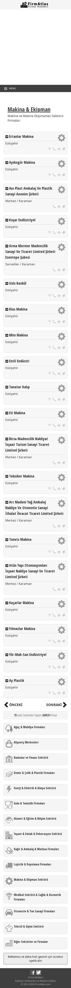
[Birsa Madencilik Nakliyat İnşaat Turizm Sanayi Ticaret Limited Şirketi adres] (59, 463)
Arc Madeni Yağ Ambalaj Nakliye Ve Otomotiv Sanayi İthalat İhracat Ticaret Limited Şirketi (34, 507)
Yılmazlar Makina (22, 628)
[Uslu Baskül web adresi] (50, 296)
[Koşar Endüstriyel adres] (59, 232)
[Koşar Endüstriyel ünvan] (64, 232)
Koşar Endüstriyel (22, 219)
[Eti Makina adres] (59, 425)
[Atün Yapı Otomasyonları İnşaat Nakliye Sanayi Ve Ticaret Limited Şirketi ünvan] (64, 589)
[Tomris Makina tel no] (54, 552)
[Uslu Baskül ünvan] (64, 296)
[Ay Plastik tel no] (54, 693)
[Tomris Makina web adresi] (50, 552)
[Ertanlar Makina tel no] (54, 149)
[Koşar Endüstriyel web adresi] (50, 232)
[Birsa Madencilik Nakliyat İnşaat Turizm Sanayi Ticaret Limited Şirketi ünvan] (64, 463)
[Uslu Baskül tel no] (54, 296)
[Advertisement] (35, 47)
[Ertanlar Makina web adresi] (50, 149)
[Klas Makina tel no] (54, 322)
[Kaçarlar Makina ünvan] (64, 615)
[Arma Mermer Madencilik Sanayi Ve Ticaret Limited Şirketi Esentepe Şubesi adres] (59, 270)
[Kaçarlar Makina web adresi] (50, 615)
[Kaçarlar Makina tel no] (54, 615)
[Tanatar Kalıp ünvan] (64, 399)
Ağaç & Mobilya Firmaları (29, 727)
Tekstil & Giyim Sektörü (29, 926)
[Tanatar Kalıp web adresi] (50, 399)
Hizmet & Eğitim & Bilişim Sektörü (35, 818)
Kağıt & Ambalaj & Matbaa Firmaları (36, 849)
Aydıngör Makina (22, 162)
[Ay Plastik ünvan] (64, 693)
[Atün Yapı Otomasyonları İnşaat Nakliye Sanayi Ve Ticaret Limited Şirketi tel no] (54, 589)
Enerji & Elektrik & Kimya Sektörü (35, 788)
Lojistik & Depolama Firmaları (32, 864)
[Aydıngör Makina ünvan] (64, 175)
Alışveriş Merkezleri (26, 742)
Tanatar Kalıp (19, 386)
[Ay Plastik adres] (59, 693)
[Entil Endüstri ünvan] (64, 373)
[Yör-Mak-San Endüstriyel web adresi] (50, 667)
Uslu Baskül (17, 283)
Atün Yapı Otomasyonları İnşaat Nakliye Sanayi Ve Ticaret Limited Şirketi (30, 571)
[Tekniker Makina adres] (59, 489)
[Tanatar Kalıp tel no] (54, 399)
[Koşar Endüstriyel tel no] (54, 232)
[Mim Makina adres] (59, 348)
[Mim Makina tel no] (54, 348)
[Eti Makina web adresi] (50, 425)
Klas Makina (18, 309)
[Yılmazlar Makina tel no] (54, 641)
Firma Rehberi (35, 977)
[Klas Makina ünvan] (64, 322)
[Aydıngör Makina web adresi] (50, 175)
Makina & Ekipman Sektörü (31, 879)
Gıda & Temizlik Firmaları (29, 803)
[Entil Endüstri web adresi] (50, 373)
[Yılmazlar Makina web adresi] (50, 641)
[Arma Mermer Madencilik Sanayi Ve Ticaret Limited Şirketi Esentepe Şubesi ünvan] (64, 270)
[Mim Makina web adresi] (50, 348)
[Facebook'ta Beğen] (32, 974)
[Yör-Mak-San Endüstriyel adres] (59, 667)
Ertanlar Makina (21, 136)
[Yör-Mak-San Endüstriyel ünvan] (64, 667)
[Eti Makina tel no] (54, 425)
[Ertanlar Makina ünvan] (64, 149)
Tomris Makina (20, 539)
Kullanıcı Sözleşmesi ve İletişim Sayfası (35, 980)
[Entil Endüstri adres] (59, 373)
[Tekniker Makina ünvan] (64, 489)
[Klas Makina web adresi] (50, 322)
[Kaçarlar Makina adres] (59, 615)
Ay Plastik (16, 680)
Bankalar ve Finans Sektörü (31, 757)
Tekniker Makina (21, 476)
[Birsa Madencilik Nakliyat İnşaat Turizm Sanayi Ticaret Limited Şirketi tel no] (54, 463)
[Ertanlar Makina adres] (59, 149)
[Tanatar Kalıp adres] (59, 399)
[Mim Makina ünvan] (64, 348)
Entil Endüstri (19, 361)
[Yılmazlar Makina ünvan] (64, 641)
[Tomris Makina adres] (59, 552)
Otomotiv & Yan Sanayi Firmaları (34, 911)
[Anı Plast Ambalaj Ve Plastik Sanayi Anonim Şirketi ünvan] (64, 206)
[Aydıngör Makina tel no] (54, 175)
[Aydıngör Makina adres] (59, 175)
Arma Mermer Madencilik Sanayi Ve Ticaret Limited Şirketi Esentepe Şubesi (30, 251)
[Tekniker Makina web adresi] (50, 489)
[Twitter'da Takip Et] (38, 974)
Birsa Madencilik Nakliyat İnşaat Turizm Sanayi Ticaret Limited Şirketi (27, 444)
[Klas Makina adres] (59, 322)
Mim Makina (18, 335)
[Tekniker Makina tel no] (54, 489)
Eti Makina (17, 412)
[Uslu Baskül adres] (59, 296)
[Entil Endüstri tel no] (54, 373)
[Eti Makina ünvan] (64, 425)
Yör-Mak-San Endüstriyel (27, 654)
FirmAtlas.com (42, 984)
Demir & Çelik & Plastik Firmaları (34, 773)
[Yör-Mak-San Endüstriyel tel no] (54, 667)
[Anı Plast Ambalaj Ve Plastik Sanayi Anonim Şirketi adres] (59, 206)
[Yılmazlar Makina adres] (59, 641)
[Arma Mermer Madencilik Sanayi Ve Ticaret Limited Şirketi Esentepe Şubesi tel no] (54, 270)
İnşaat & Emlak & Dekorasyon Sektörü (38, 834)
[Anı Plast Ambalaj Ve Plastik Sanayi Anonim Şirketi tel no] (54, 206)
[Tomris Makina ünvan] (64, 552)
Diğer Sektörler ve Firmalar (31, 942)
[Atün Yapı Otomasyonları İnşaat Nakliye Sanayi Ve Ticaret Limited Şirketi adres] (59, 589)
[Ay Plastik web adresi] (50, 693)
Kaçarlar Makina (21, 602)
